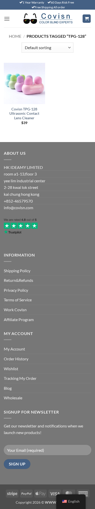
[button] (7, 18)
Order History (16, 358)
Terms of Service (18, 299)
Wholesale (13, 397)
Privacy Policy (16, 290)
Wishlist (11, 368)
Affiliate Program (19, 319)
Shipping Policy (17, 270)
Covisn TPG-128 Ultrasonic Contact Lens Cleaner (24, 113)
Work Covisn (15, 309)
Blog (8, 388)
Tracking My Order (20, 378)
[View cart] (87, 18)
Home (15, 36)
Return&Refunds (18, 280)
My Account (14, 348)
